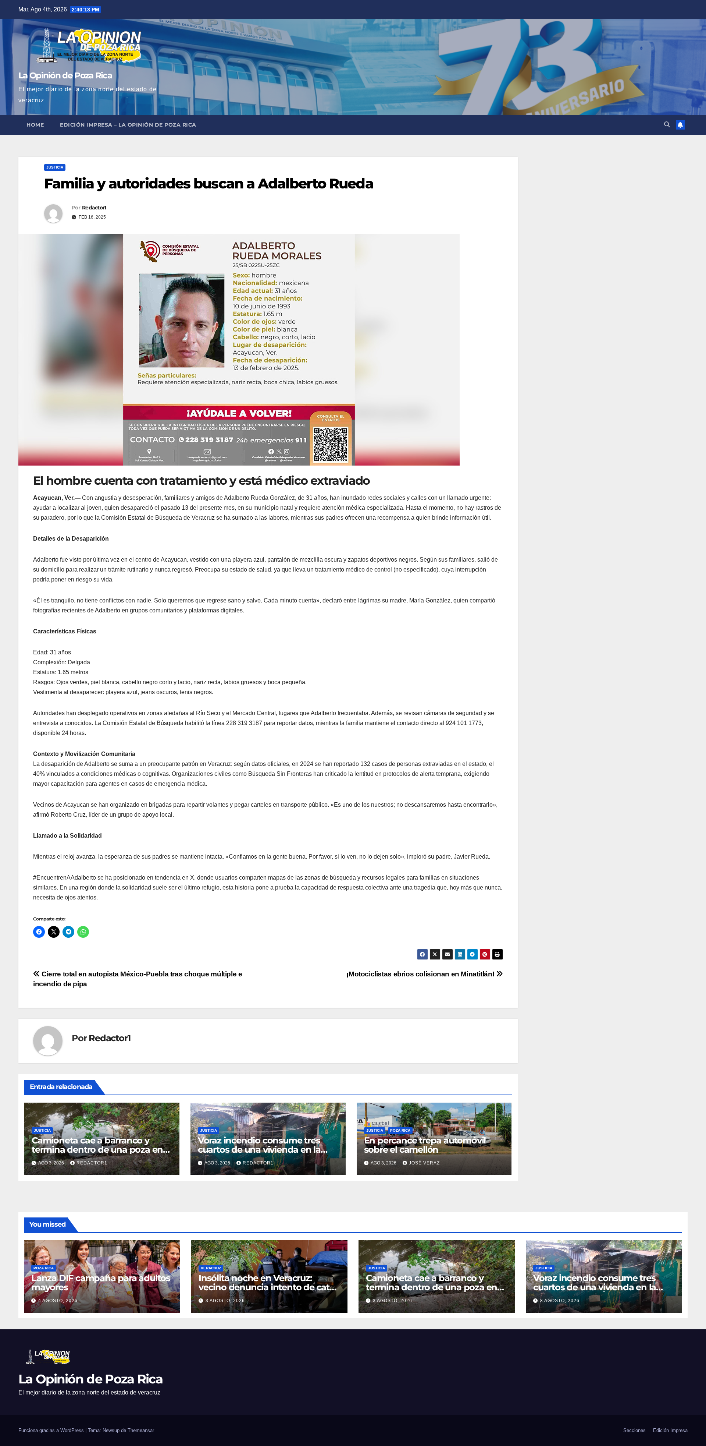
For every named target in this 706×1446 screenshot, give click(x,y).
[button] (667, 124)
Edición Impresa (670, 1430)
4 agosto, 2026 (58, 1300)
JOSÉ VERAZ (424, 1163)
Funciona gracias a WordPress (51, 1430)
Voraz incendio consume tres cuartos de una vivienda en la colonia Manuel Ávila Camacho (262, 1149)
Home (35, 124)
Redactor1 (94, 207)
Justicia (54, 167)
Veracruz (211, 1268)
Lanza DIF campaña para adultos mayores (100, 1283)
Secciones (634, 1430)
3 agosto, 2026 (225, 1300)
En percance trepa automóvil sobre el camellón (425, 1145)
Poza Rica (400, 1130)
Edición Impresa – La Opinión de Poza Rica (128, 124)
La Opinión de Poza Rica (65, 75)
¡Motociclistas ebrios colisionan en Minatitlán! (421, 974)
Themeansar (141, 1430)
